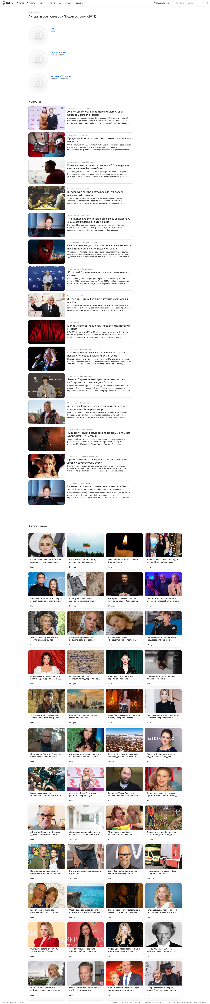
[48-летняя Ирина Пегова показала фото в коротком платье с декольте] (85, 629)
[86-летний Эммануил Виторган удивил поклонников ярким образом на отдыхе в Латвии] (46, 823)
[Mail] (3, 3)
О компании (11, 1002)
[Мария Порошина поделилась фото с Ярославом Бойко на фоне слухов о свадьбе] (163, 590)
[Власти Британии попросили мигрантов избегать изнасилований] (85, 707)
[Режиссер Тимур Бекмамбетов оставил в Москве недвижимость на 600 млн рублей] (124, 785)
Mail (3, 1002)
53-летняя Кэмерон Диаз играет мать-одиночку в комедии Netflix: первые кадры (97, 408)
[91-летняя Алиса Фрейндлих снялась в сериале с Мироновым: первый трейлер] (46, 707)
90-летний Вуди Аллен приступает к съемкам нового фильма (99, 274)
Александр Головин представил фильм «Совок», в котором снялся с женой (96, 113)
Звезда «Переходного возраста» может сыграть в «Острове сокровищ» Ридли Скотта (96, 381)
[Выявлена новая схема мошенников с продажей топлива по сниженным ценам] (46, 785)
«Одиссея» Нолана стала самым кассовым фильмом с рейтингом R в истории (98, 434)
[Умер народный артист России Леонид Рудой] (124, 551)
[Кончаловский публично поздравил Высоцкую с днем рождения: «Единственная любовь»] (46, 901)
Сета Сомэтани (58, 52)
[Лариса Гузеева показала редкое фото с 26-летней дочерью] (163, 551)
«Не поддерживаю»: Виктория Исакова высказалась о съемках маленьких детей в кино (98, 220)
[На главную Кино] (9, 3)
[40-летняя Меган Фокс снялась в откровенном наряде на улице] (85, 746)
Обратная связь (200, 1002)
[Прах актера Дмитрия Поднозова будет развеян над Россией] (46, 746)
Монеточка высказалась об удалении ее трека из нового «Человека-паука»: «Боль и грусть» (96, 354)
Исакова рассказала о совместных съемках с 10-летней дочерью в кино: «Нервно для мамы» (96, 488)
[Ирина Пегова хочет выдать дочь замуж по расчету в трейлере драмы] (124, 901)
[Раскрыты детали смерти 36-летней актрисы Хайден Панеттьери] (46, 940)
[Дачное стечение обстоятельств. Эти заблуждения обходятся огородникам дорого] (163, 823)
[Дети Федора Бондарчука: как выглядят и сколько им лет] (124, 862)
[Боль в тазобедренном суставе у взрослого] (85, 862)
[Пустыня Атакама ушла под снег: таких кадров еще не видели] (124, 746)
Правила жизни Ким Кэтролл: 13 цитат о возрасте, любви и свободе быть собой (97, 461)
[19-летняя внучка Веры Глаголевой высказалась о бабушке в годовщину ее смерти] (124, 823)
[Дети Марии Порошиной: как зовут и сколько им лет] (46, 629)
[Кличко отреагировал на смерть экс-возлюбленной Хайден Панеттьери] (124, 979)
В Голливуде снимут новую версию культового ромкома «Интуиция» (95, 193)
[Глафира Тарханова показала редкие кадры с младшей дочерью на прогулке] (163, 746)
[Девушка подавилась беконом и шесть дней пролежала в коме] (85, 823)
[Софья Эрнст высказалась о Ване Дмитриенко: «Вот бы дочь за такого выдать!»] (124, 940)
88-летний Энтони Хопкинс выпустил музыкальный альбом (98, 301)
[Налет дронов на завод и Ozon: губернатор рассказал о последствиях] (163, 862)
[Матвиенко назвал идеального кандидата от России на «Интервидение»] (163, 629)
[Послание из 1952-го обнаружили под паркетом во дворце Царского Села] (85, 668)
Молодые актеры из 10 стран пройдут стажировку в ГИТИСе (98, 327)
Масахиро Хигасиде (60, 76)
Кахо (52, 28)
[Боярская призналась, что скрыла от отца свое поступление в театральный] (124, 668)
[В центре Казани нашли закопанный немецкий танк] (85, 590)
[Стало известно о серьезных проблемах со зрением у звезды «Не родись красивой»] (163, 785)
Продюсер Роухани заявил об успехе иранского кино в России (99, 140)
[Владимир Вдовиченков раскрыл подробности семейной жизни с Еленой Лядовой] (46, 590)
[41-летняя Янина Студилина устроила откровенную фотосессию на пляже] (85, 785)
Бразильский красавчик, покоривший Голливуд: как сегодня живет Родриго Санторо (98, 167)
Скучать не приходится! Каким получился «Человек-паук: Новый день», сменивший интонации (99, 247)
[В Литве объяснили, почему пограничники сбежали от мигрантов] (85, 551)
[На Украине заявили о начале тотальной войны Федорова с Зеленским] (124, 590)
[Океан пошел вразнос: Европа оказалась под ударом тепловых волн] (85, 901)
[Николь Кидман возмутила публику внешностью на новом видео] (46, 979)
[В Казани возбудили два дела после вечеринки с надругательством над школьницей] (163, 668)
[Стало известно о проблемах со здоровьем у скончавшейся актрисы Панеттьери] (46, 551)
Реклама (21, 1002)
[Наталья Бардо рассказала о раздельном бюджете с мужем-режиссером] (46, 862)
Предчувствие (33, 12)
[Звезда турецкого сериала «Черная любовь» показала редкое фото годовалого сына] (85, 940)
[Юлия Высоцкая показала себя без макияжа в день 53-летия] (163, 901)
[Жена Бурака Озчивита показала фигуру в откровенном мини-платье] (124, 707)
